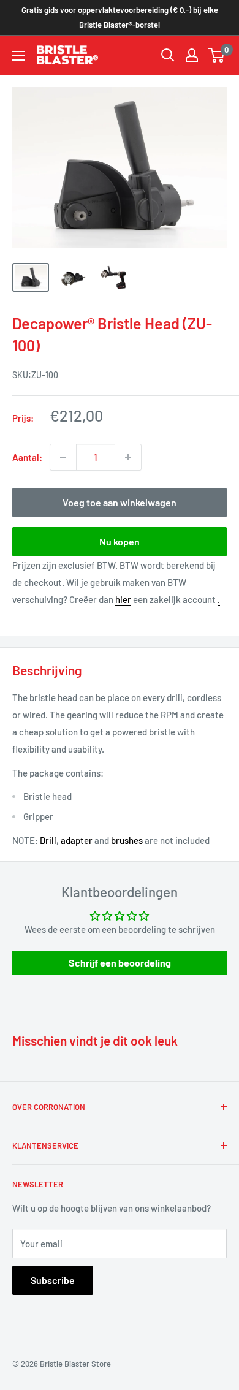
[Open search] (168, 55)
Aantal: (27, 457)
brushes (128, 840)
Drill (48, 840)
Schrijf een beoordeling (120, 962)
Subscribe (53, 1280)
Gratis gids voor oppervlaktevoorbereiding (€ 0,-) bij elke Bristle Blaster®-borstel (119, 17)
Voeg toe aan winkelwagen (119, 502)
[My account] (192, 55)
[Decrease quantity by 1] (63, 457)
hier (123, 599)
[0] (216, 55)
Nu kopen (119, 541)
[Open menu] (18, 56)
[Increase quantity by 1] (128, 457)
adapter (77, 840)
